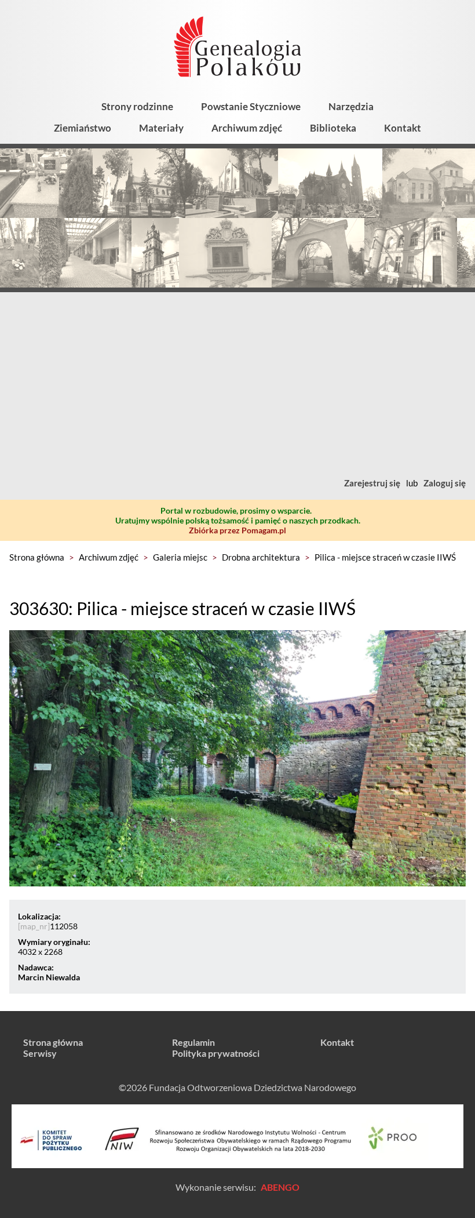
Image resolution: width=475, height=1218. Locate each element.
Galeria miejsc (180, 557)
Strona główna (36, 557)
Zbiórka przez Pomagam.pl (237, 530)
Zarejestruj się (372, 483)
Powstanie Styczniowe (251, 106)
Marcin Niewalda (49, 977)
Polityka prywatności (216, 1053)
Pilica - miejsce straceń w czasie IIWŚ (385, 557)
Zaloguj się (444, 483)
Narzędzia (351, 106)
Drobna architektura (261, 557)
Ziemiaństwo (82, 128)
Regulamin (193, 1042)
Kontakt (402, 128)
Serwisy (40, 1053)
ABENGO (280, 1186)
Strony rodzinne (137, 106)
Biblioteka (333, 128)
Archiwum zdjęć (246, 128)
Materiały (161, 128)
